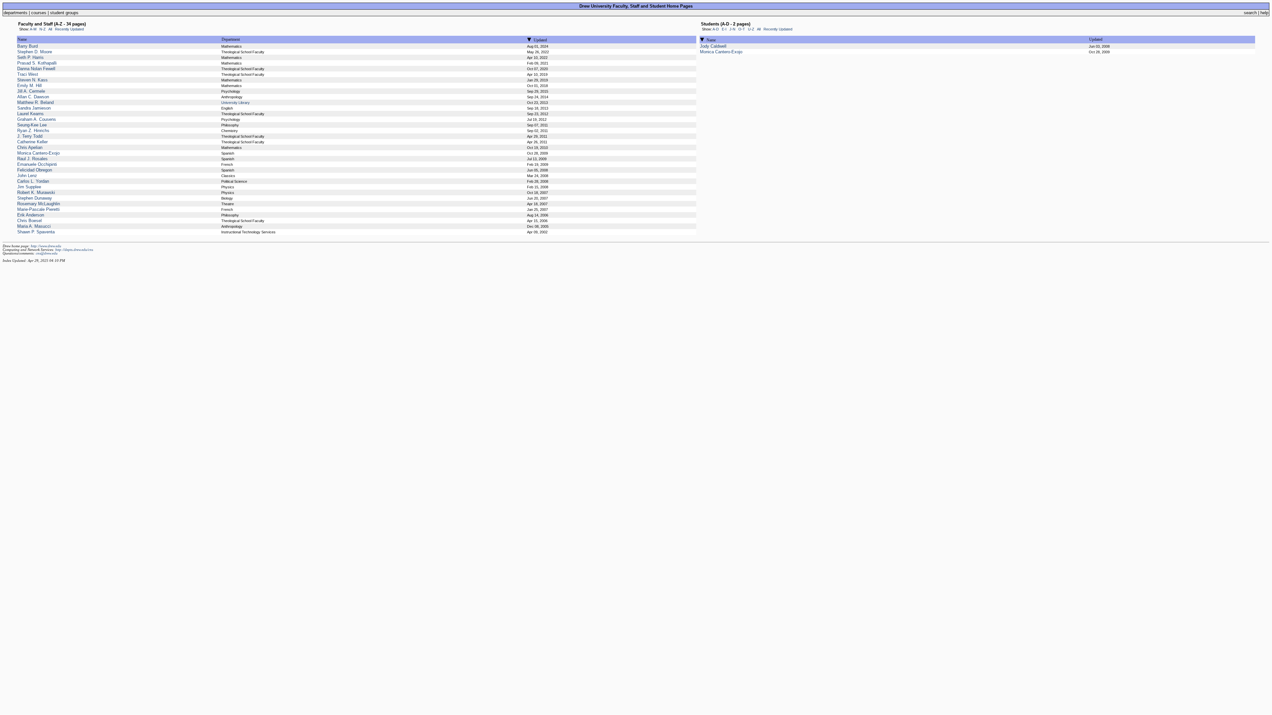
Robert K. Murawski (36, 192)
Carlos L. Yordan (33, 181)
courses (38, 12)
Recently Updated (69, 29)
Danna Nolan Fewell (36, 68)
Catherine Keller (32, 141)
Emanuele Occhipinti (37, 164)
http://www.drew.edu (46, 246)
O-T (741, 29)
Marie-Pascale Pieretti (38, 209)
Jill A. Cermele (31, 91)
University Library (235, 103)
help (1264, 12)
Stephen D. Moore (34, 51)
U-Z (751, 29)
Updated (540, 40)
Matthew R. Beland (35, 102)
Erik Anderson (30, 215)
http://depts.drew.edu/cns (74, 250)
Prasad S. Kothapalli (37, 63)
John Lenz (27, 175)
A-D (716, 29)
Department (231, 39)
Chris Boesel (29, 220)
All (50, 29)
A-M (33, 29)
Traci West (27, 74)
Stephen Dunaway (34, 198)
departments (15, 12)
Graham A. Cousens (36, 119)
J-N (732, 29)
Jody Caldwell (713, 46)
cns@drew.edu (47, 253)
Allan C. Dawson (33, 96)
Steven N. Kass (32, 79)
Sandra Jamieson (34, 108)
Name (22, 39)
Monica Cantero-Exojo (38, 153)
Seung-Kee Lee (32, 124)
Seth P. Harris (30, 57)
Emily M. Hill (29, 85)
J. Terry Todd (29, 136)
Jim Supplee (29, 186)
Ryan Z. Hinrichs (33, 130)
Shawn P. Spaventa (36, 231)
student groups (64, 12)
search (1250, 12)
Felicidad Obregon (34, 169)
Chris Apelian (29, 147)
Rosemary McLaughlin (38, 203)
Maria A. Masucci (34, 226)
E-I (724, 29)
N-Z (42, 29)
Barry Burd (27, 46)
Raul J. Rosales (32, 158)
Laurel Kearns (30, 113)
